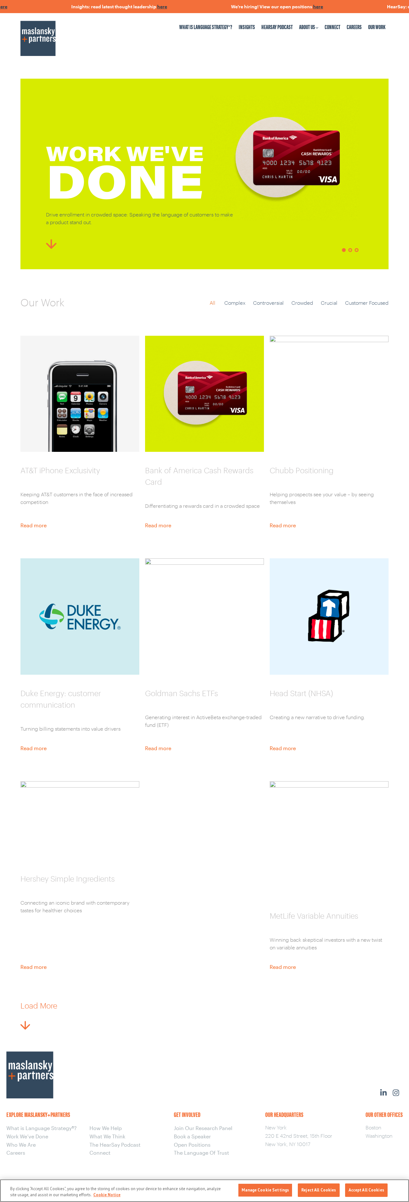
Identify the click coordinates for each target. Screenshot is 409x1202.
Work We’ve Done (27, 1136)
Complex (234, 303)
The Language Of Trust (201, 1153)
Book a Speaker (192, 1136)
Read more (33, 525)
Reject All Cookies (318, 1190)
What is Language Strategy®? (205, 27)
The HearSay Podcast (115, 1145)
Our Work (376, 27)
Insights (247, 27)
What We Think (107, 1136)
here (146, 6)
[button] (344, 250)
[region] (204, 174)
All (212, 303)
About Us (307, 27)
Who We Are (21, 1145)
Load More (38, 1005)
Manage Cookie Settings (265, 1190)
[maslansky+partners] (64, 32)
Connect (332, 27)
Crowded (302, 303)
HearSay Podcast (277, 27)
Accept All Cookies (366, 1190)
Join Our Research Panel (203, 1128)
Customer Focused (367, 303)
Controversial (268, 303)
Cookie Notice (106, 1195)
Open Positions (192, 1145)
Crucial (329, 303)
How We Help (105, 1128)
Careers (354, 27)
